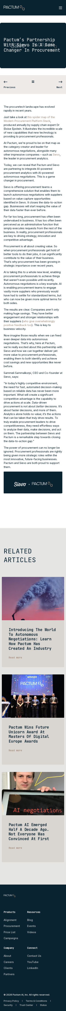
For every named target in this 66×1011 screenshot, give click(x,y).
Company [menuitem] (9, 948)
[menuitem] (10, 920)
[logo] (9, 895)
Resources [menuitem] (33, 912)
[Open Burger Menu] (60, 8)
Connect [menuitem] (32, 948)
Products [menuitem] (9, 912)
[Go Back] (33, 82)
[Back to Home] (14, 7)
